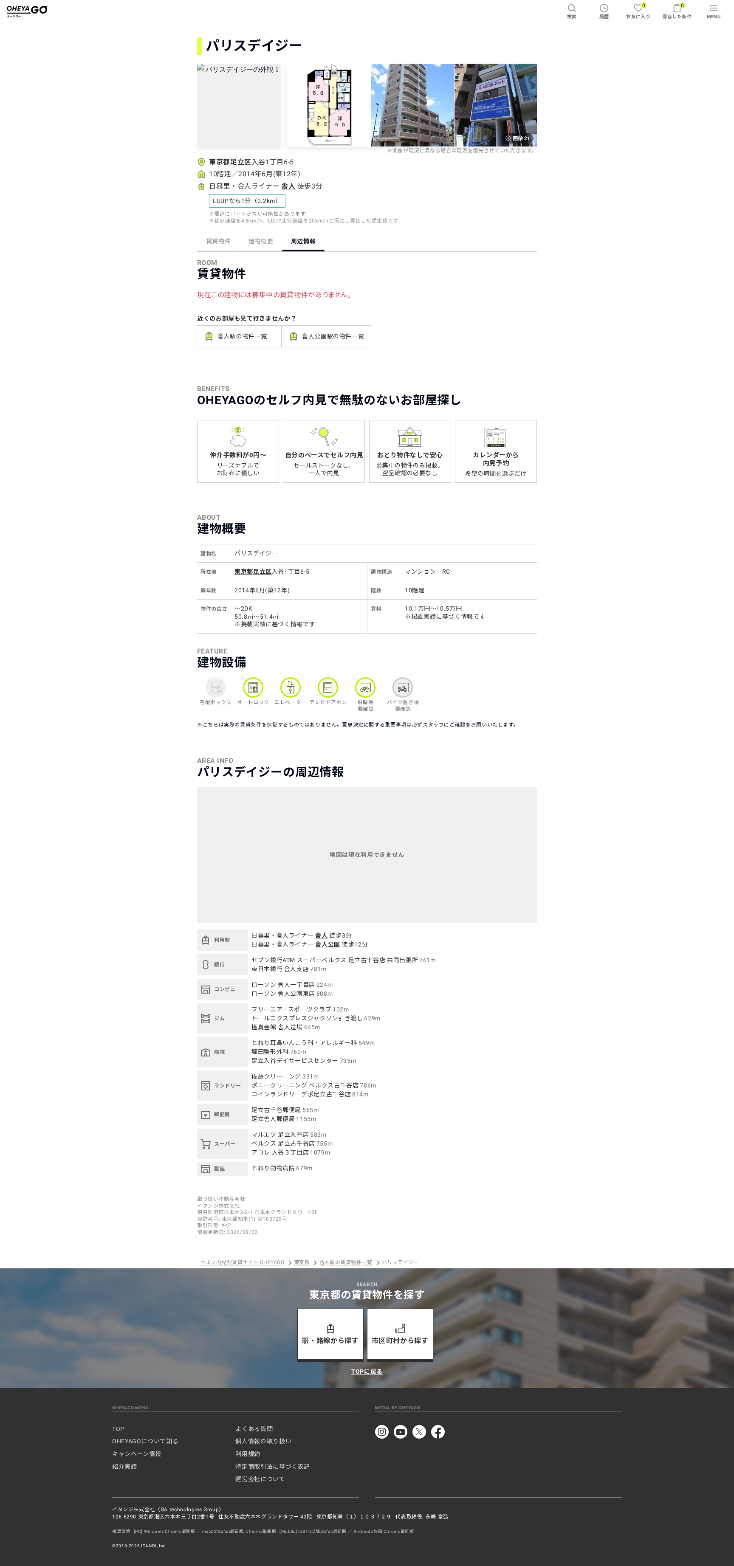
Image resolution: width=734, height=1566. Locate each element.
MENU (714, 17)
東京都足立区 (230, 162)
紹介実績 (124, 1466)
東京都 (302, 1263)
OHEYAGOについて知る (145, 1441)
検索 (572, 17)
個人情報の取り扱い (263, 1441)
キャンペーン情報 (136, 1454)
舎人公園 (327, 944)
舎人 (288, 186)
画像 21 (521, 138)
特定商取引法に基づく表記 (272, 1466)
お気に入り (638, 11)
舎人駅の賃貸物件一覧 (346, 1263)
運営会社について (260, 1479)
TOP (118, 1428)
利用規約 (247, 1454)
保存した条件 (677, 11)
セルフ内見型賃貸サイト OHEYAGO (242, 1263)
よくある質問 (254, 1428)
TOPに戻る (367, 1371)
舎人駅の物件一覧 (242, 336)
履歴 (604, 17)
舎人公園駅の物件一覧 (333, 336)
